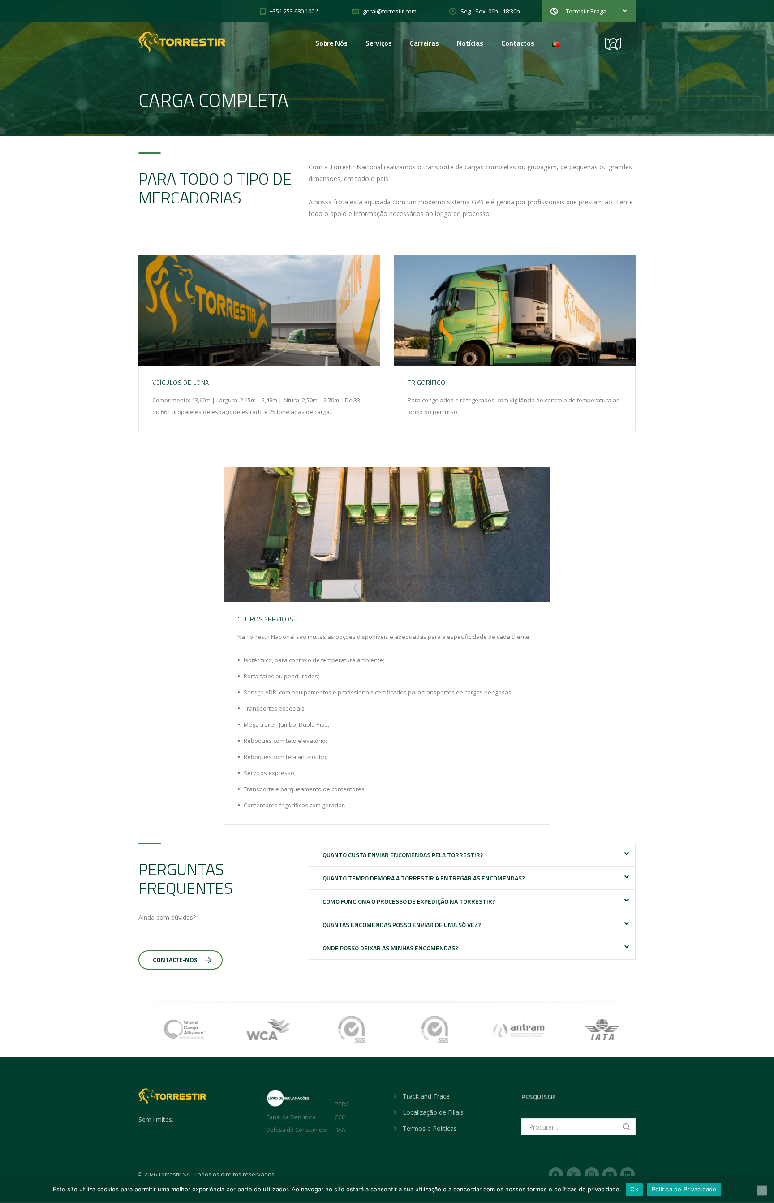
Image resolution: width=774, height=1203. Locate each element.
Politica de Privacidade (684, 1189)
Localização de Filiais (433, 1112)
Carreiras (424, 43)
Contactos (517, 43)
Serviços (379, 43)
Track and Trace (426, 1096)
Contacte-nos (175, 960)
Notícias (470, 43)
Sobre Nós (331, 43)
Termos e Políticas (430, 1128)
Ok (634, 1189)
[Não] (762, 1190)
